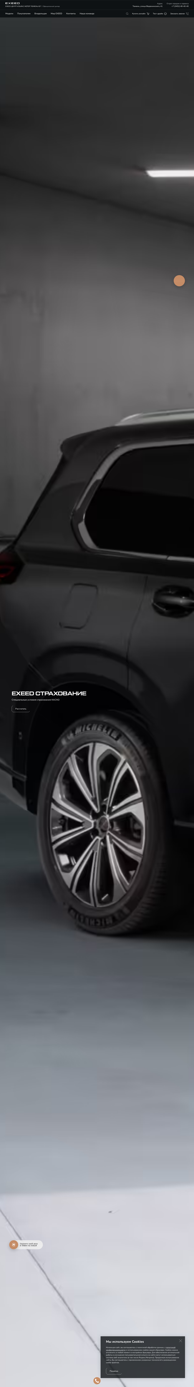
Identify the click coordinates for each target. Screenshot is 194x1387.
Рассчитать (20, 708)
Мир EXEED (56, 13)
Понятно (114, 1371)
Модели (9, 13)
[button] (180, 1340)
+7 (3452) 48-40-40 (180, 6)
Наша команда (87, 13)
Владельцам (40, 13)
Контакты (71, 13)
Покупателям (23, 13)
